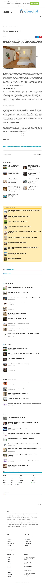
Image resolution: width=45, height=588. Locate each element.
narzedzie (23, 519)
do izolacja (29, 524)
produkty (28, 514)
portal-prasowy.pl (28, 543)
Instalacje (9, 572)
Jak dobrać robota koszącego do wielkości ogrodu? (17, 221)
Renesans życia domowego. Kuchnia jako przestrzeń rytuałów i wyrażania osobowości (34, 166)
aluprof (12, 526)
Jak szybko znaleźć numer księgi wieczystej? (16, 388)
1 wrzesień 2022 (12, 254)
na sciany (25, 521)
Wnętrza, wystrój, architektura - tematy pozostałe (15, 521)
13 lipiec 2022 (11, 384)
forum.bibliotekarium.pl (29, 547)
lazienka (33, 524)
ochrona (19, 522)
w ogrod (35, 521)
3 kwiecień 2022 (11, 405)
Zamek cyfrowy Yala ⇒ (37, 154)
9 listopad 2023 (11, 288)
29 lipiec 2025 (11, 217)
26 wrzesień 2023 (12, 336)
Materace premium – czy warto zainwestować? (16, 358)
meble (13, 524)
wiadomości (9, 514)
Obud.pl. (18, 582)
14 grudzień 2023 (12, 244)
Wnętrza (9, 565)
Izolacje (9, 561)
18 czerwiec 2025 (12, 440)
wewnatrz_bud (9, 522)
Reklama (8, 3)
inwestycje (28, 519)
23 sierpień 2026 (12, 370)
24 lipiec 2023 (11, 309)
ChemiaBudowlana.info (34, 3)
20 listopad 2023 (12, 330)
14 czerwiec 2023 (12, 389)
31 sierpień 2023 (12, 429)
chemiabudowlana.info (29, 537)
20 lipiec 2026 (11, 228)
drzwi (21, 517)
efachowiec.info (28, 541)
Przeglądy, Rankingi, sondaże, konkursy (15, 277)
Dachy (9, 559)
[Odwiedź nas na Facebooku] (4, 12)
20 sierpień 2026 (32, 183)
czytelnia (13, 514)
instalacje (32, 514)
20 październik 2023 (12, 314)
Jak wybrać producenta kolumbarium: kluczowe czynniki (18, 292)
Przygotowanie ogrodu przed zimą (14, 258)
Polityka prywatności (18, 3)
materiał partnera (9, 517)
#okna (5, 146)
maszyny (14, 517)
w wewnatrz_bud (14, 519)
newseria (31, 521)
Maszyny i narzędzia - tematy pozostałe (20, 526)
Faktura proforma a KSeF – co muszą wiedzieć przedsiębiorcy (19, 465)
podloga (8, 526)
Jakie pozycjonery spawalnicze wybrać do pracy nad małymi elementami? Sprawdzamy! (24, 297)
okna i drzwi (18, 514)
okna (25, 514)
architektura (9, 519)
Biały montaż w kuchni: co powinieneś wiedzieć (16, 308)
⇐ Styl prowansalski (7, 154)
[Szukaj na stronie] (11, 12)
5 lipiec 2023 (11, 456)
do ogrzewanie (15, 522)
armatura (20, 524)
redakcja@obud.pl (28, 566)
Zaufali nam (8, 273)
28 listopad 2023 (12, 299)
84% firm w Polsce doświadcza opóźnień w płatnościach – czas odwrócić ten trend (23, 443)
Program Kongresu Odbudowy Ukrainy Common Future (18, 428)
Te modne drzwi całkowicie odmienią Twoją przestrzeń (18, 328)
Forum (28, 3)
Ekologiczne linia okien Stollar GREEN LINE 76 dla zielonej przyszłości (20, 287)
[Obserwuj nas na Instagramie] (8, 12)
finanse (24, 517)
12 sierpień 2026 (12, 198)
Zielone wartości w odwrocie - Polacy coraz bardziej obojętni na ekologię (21, 438)
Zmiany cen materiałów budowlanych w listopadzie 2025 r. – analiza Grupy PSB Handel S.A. (24, 433)
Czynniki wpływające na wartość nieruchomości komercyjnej (19, 216)
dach (28, 521)
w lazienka (25, 524)
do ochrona (9, 524)
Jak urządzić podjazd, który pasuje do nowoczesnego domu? (19, 226)
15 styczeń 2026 (12, 445)
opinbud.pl (26, 545)
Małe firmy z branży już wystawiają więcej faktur (16, 417)
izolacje (18, 517)
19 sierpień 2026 (32, 189)
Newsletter (24, 3)
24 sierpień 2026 (32, 169)
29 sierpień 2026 (12, 168)
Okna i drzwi (10, 570)
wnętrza (32, 517)
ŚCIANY (9, 557)
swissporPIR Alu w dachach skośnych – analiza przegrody (18, 363)
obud (36, 517)
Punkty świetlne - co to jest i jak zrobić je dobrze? (17, 318)
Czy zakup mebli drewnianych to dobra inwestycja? (17, 242)
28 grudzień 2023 (12, 451)
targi (27, 517)
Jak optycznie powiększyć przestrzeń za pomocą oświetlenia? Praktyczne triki (22, 237)
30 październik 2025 (12, 466)
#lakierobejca (30, 146)
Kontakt (12, 3)
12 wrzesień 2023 (12, 325)
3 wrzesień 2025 (12, 419)
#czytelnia (12, 146)
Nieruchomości (10, 574)
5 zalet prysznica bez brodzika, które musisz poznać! (17, 313)
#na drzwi (39, 146)
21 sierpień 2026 (12, 183)
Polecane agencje (9, 269)
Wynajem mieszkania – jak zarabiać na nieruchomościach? (18, 323)
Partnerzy (9, 541)
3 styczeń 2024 (11, 304)
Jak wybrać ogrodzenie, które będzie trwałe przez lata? (18, 348)
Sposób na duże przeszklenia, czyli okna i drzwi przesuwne (18, 398)
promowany (16, 524)
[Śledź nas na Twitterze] (6, 12)
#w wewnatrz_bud (24, 146)
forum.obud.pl (27, 539)
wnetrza (22, 514)
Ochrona (9, 563)
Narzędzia (9, 576)
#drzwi (8, 146)
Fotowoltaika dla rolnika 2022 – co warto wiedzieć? (17, 253)
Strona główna (6, 26)
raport (37, 524)
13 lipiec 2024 (11, 238)
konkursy (19, 519)
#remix (35, 146)
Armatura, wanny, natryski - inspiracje (28, 522)
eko (29, 517)
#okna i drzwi (17, 146)
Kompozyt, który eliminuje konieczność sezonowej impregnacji (13, 195)
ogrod (36, 522)
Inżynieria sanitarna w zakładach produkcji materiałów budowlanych (34, 173)
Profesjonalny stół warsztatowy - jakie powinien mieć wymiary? (19, 302)
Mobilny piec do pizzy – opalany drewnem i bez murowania (18, 382)
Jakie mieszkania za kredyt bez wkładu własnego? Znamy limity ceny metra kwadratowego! (24, 403)
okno (35, 514)
